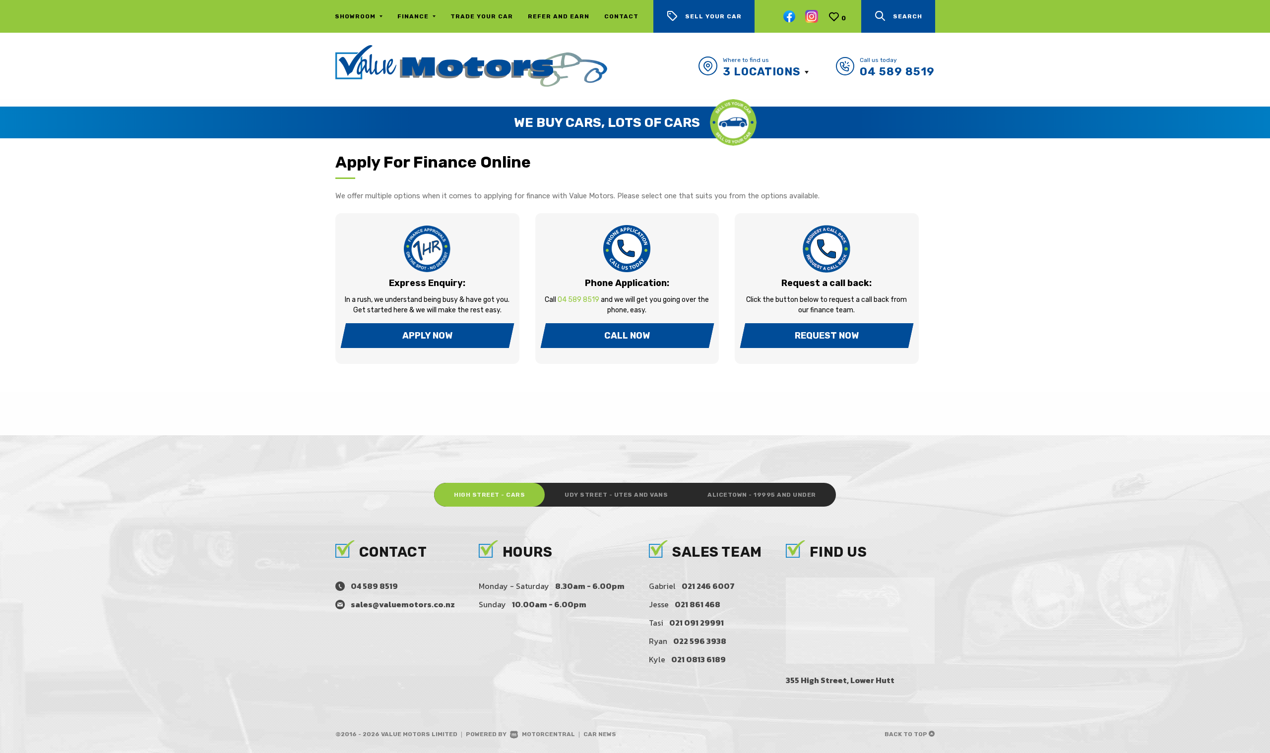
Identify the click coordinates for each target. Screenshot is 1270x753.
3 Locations (762, 71)
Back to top (907, 734)
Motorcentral (548, 734)
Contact (621, 16)
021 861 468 (697, 604)
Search (907, 16)
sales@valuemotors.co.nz (403, 604)
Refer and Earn (558, 16)
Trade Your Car (481, 16)
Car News (599, 734)
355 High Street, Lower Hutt (840, 680)
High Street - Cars (489, 494)
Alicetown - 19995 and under (761, 494)
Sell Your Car (713, 16)
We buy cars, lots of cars (607, 122)
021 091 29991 (696, 623)
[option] (635, 122)
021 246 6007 (708, 586)
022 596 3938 (699, 641)
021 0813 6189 (698, 659)
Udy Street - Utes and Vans (616, 494)
